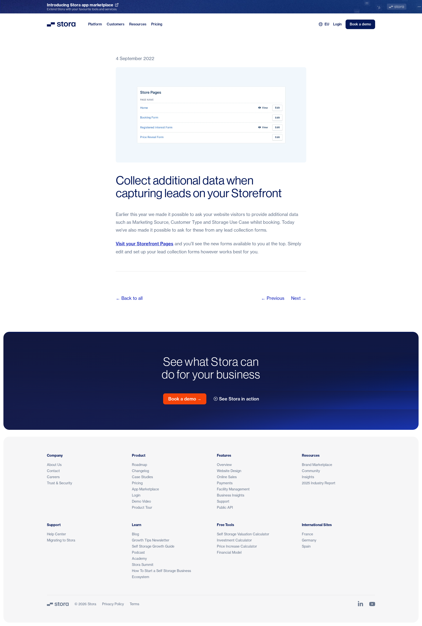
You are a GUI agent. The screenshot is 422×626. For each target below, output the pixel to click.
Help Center (56, 534)
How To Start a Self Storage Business (161, 571)
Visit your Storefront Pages (144, 244)
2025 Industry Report (318, 483)
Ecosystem (140, 577)
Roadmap (139, 465)
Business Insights (230, 495)
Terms (134, 604)
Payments (224, 483)
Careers (53, 477)
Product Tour (142, 507)
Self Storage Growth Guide (153, 546)
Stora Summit (142, 564)
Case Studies (142, 477)
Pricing (156, 24)
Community (311, 471)
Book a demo (360, 24)
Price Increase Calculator (237, 546)
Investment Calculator (234, 540)
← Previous (272, 298)
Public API (225, 507)
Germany (309, 540)
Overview (224, 465)
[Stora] (58, 604)
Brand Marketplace (317, 465)
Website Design (229, 471)
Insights (308, 477)
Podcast (138, 552)
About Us (54, 465)
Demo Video (141, 501)
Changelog (140, 471)
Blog (135, 534)
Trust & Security (59, 483)
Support (223, 501)
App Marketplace (145, 489)
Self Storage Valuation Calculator (243, 534)
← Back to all (129, 298)
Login (337, 24)
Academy (139, 558)
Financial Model (229, 552)
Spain (306, 546)
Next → (298, 298)
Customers (115, 24)
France (307, 534)
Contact (53, 471)
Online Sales (227, 477)
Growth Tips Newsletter (150, 540)
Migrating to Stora (61, 540)
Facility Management (233, 489)
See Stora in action (239, 399)
